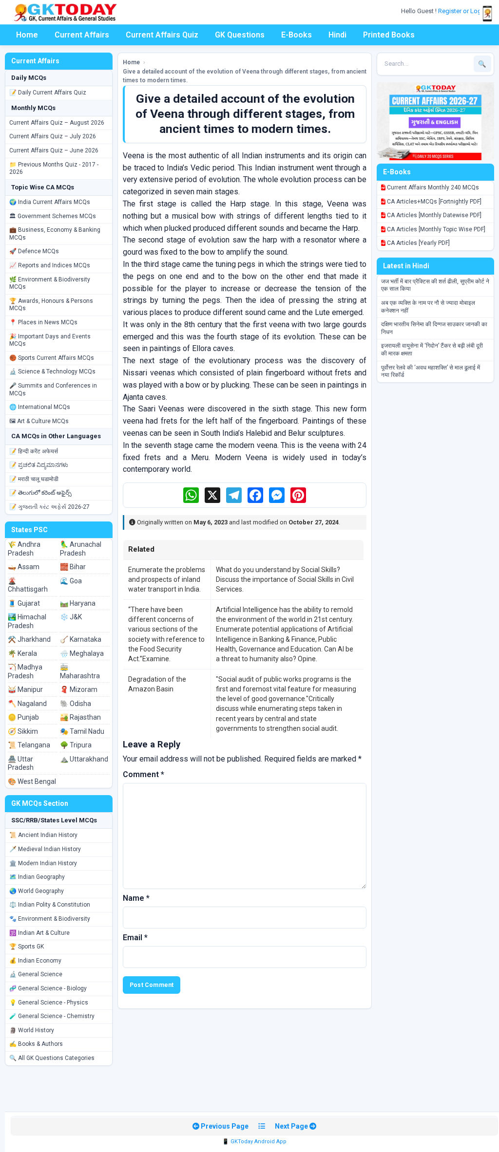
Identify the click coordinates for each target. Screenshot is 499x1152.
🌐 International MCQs (39, 407)
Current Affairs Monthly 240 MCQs (432, 187)
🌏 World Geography (36, 891)
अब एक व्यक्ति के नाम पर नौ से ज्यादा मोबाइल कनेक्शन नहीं (428, 306)
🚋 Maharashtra (80, 671)
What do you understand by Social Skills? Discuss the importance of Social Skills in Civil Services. (285, 580)
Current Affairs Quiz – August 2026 (56, 122)
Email (135, 937)
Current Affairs (82, 34)
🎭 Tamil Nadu (82, 731)
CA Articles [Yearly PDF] (417, 243)
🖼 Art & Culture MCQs (39, 421)
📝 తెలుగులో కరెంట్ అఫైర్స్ (40, 492)
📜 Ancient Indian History (43, 835)
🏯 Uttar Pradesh (21, 763)
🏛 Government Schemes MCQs (52, 216)
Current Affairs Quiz (162, 34)
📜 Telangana (29, 745)
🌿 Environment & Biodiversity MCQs (49, 283)
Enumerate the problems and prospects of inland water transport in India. (166, 580)
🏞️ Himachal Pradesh (27, 621)
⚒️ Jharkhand (29, 639)
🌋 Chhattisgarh (28, 585)
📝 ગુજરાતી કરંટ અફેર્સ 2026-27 (49, 506)
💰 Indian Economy (35, 960)
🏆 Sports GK (26, 946)
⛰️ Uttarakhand (84, 759)
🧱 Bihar (73, 567)
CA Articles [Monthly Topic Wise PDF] (435, 229)
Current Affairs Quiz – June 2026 (53, 150)
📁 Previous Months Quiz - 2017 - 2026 (53, 168)
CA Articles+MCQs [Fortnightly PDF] (433, 201)
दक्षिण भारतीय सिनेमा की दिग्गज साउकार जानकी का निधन (434, 328)
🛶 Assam (23, 567)
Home (27, 34)
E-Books (296, 34)
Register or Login (463, 11)
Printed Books (389, 34)
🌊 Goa (71, 581)
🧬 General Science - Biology (48, 988)
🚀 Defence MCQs (34, 251)
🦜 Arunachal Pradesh (80, 548)
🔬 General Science (35, 974)
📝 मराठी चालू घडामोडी (33, 479)
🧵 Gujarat (24, 603)
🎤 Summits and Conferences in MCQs (53, 389)
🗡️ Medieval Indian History (45, 849)
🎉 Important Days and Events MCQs (50, 340)
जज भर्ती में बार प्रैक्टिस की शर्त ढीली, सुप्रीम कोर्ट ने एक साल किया (435, 285)
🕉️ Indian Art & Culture (39, 932)
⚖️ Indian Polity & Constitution (49, 904)
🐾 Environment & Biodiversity (49, 918)
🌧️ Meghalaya (82, 653)
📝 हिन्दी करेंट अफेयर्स (33, 451)
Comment (143, 774)
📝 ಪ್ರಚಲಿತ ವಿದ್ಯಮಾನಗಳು (38, 465)
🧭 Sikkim (23, 731)
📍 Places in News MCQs (43, 322)
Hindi (337, 34)
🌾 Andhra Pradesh (24, 548)
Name (136, 898)
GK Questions (240, 34)
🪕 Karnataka (80, 639)
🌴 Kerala (22, 653)
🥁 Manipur (25, 689)
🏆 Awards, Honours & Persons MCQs (51, 304)
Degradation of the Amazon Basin (157, 684)
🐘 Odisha (75, 703)
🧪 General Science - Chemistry (52, 1016)
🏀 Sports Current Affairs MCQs (51, 357)
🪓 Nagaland (27, 703)
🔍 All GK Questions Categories (52, 1058)
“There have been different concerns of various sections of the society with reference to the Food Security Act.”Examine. (166, 634)
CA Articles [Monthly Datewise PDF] (433, 215)
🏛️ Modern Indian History (43, 863)
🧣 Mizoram (78, 689)
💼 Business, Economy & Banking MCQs (54, 233)
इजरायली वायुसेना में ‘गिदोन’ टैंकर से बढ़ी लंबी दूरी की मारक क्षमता (432, 349)
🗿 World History (31, 1030)
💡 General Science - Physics (48, 1002)
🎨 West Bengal (32, 781)
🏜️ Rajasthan (80, 717)
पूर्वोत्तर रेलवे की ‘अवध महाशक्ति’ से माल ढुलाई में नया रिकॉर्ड (430, 371)
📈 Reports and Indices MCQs (49, 265)
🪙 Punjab (23, 717)
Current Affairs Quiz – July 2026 (52, 136)
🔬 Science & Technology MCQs (52, 371)
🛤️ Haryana (78, 603)
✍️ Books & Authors (36, 1044)
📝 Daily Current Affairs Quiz (47, 92)
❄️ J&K (71, 617)
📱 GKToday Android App (254, 1141)
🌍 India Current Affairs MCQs (49, 202)
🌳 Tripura (76, 745)
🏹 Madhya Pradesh (25, 671)
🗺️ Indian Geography (37, 876)
